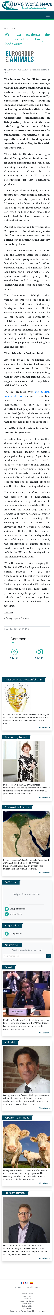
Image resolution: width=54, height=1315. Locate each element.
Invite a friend (15, 914)
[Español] (31, 1283)
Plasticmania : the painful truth (24, 679)
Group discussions (17, 908)
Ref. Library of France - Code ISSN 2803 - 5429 (27, 1311)
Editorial (10, 1042)
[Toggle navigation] (48, 15)
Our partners (27, 1308)
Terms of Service (27, 1294)
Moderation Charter (27, 1301)
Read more (45, 1033)
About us (27, 1296)
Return (11, 28)
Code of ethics (27, 1306)
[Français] (23, 1283)
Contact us (27, 1299)
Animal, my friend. (16, 737)
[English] (27, 1283)
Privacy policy (27, 1304)
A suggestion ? (16, 933)
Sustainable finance (17, 807)
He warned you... (15, 1192)
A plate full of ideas (17, 1117)
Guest (8, 967)
